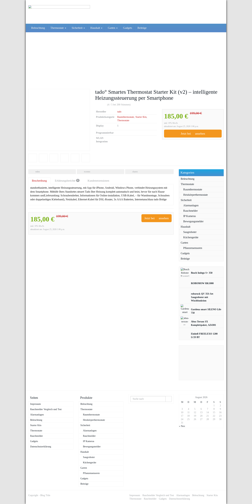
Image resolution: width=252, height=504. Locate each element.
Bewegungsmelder (193, 221)
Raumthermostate (125, 117)
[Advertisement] (126, 58)
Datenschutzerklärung (40, 446)
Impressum (35, 404)
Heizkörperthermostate (195, 194)
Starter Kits (141, 117)
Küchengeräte (190, 237)
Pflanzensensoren (192, 248)
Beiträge (142, 27)
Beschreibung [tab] (39, 180)
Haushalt (95, 27)
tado (119, 111)
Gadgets (127, 27)
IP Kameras (189, 216)
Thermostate (57, 27)
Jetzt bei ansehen (193, 133)
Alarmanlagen (191, 205)
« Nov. (182, 426)
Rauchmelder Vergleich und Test (46, 409)
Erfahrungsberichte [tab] (66, 180)
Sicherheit (77, 27)
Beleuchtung (38, 27)
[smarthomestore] (59, 12)
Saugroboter (189, 232)
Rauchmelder (190, 210)
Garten (112, 27)
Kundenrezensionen (98, 180)
